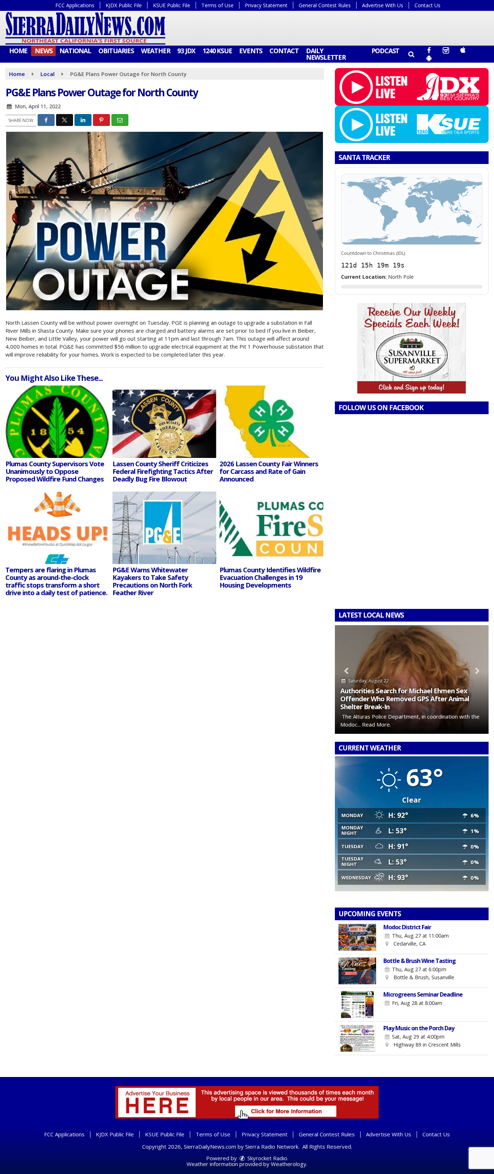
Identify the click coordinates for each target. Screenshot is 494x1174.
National (75, 50)
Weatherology (288, 1163)
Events (250, 50)
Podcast (385, 50)
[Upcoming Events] (357, 937)
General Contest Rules (325, 5)
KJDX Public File (124, 5)
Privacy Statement (266, 5)
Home (18, 50)
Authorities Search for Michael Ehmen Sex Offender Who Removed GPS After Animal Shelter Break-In (404, 698)
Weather (155, 50)
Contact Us (427, 5)
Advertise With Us (382, 5)
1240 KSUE (217, 50)
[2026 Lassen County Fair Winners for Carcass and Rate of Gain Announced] (271, 422)
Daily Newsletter (326, 54)
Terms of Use (217, 5)
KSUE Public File (171, 5)
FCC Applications (74, 5)
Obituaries (116, 50)
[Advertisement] (411, 348)
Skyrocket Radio (266, 1158)
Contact (284, 50)
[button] (411, 54)
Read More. (376, 724)
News (43, 50)
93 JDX (186, 50)
